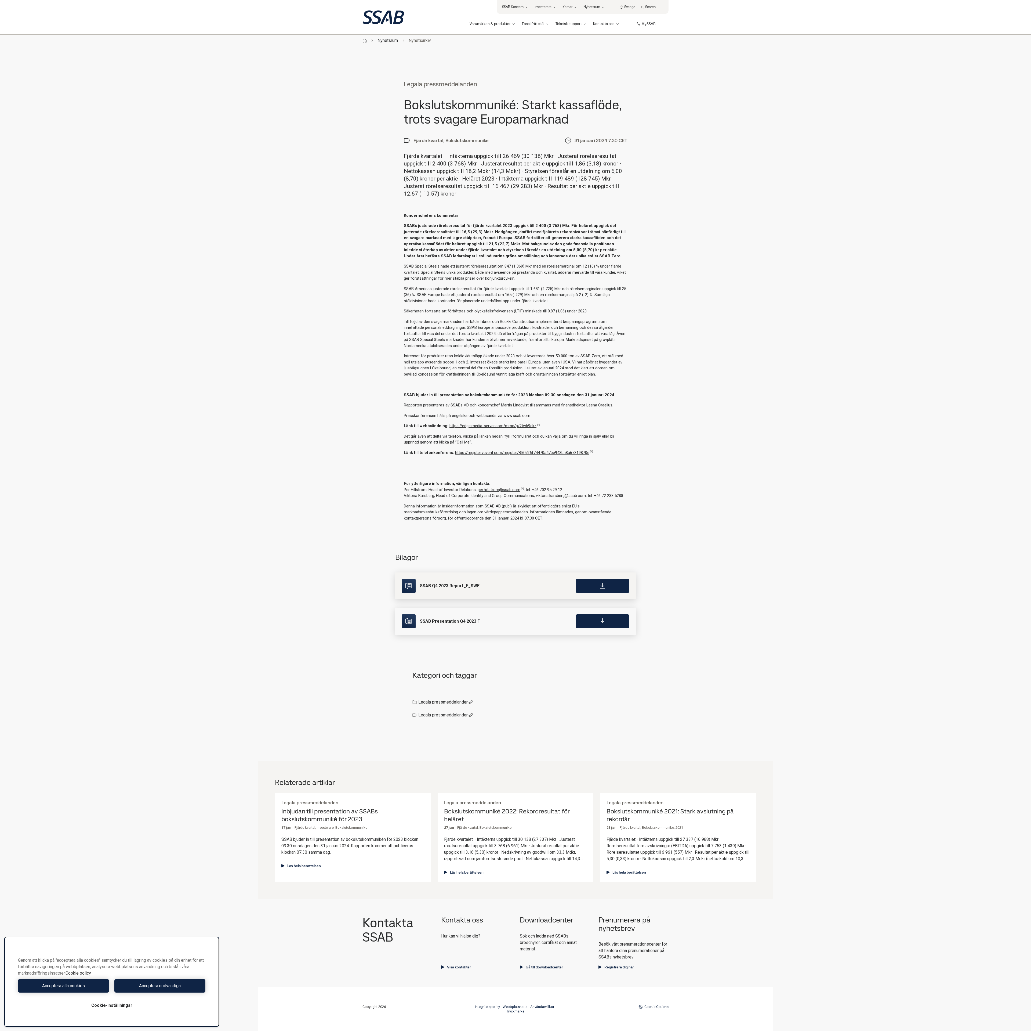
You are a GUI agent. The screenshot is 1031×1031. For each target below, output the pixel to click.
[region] (111, 982)
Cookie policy (78, 973)
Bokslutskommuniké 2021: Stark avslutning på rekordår (670, 815)
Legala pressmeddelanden (443, 702)
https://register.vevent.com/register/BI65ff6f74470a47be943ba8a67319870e (522, 452)
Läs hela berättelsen (304, 865)
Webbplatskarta (515, 1007)
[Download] (602, 586)
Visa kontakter (459, 967)
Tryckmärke (515, 1011)
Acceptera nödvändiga (160, 985)
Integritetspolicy (487, 1007)
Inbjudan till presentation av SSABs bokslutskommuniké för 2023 (329, 815)
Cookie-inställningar (111, 1005)
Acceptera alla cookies (63, 985)
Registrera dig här (619, 967)
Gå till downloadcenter (544, 967)
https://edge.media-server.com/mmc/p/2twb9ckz (492, 425)
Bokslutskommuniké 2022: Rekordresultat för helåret (506, 815)
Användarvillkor (542, 1007)
